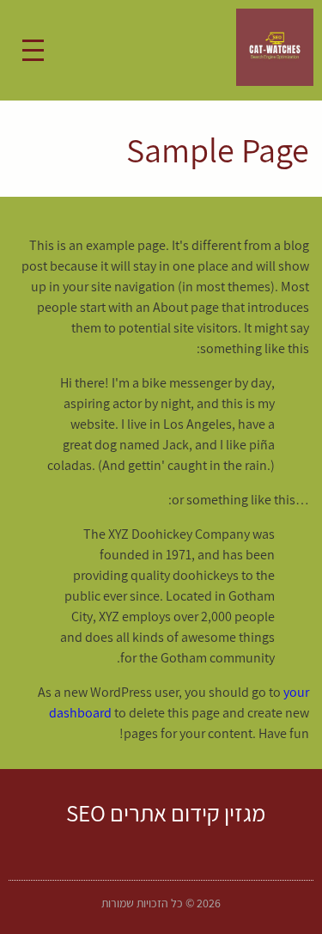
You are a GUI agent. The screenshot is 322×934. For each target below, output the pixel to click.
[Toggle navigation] (33, 50)
